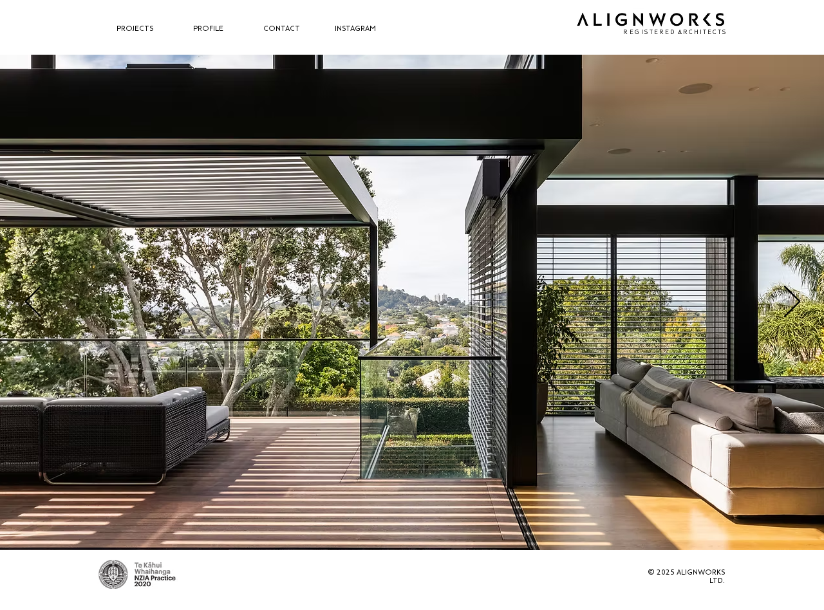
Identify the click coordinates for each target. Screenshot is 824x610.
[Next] (792, 302)
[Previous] (33, 302)
